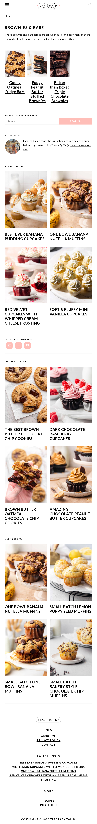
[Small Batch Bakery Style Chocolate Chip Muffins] (71, 674)
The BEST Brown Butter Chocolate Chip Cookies (25, 434)
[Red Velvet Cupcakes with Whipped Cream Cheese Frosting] (26, 302)
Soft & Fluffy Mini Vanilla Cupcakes (69, 311)
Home (8, 15)
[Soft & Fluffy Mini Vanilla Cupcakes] (71, 302)
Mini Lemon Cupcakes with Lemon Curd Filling (48, 766)
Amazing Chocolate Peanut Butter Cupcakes (70, 514)
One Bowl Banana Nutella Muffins (69, 236)
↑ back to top (48, 719)
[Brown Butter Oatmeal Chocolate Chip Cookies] (26, 502)
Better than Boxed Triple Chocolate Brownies (60, 91)
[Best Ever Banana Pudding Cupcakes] (26, 227)
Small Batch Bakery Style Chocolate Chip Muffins (67, 689)
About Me (48, 735)
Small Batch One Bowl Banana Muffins (23, 686)
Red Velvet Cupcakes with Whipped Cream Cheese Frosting (22, 316)
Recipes (48, 800)
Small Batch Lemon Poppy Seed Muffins (70, 608)
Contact (49, 744)
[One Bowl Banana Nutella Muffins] (71, 227)
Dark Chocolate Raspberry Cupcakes (67, 434)
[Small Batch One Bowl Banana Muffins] (26, 674)
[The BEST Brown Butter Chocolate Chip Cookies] (26, 422)
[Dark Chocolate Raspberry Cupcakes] (71, 422)
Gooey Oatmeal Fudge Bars (15, 87)
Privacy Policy (48, 740)
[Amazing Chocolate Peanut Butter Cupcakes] (71, 502)
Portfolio (48, 804)
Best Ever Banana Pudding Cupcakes (25, 236)
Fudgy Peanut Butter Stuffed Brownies (37, 91)
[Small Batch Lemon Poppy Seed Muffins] (71, 599)
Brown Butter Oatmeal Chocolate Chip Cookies (22, 516)
